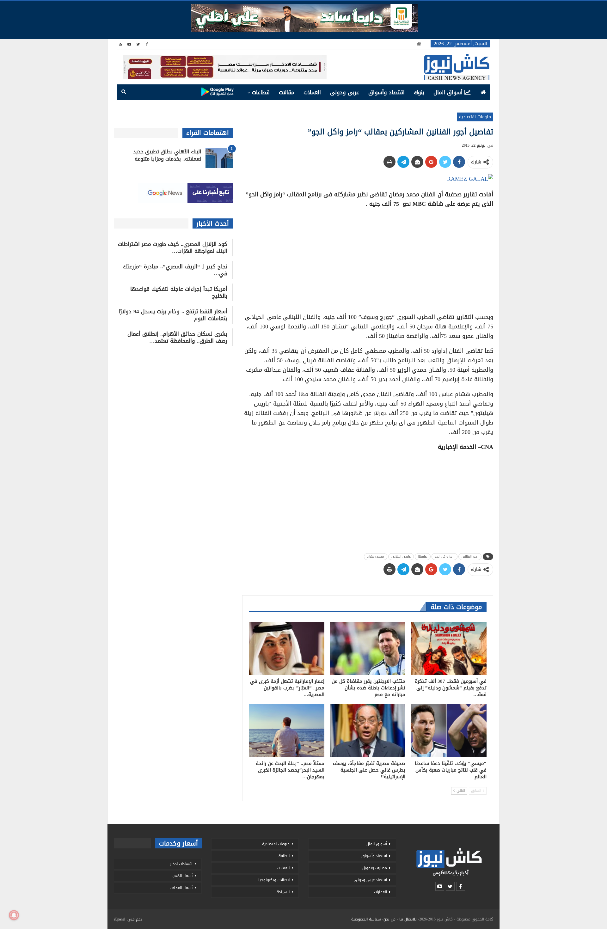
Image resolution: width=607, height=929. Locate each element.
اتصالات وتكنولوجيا (274, 880)
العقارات (380, 892)
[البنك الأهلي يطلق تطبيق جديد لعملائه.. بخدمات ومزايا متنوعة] (219, 158)
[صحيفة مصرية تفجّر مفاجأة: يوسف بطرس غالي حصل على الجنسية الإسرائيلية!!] (368, 730)
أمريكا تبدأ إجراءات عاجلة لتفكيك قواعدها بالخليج (178, 292)
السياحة (283, 892)
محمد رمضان (375, 556)
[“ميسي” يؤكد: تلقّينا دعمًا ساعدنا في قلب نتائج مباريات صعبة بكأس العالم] (449, 730)
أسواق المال (448, 92)
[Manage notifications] (14, 915)
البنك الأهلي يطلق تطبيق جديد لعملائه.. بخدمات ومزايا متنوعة (167, 155)
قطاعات (261, 92)
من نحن (389, 919)
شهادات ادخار (181, 863)
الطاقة (284, 856)
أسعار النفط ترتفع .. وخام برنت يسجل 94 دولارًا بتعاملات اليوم (173, 314)
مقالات (286, 92)
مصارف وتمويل (374, 868)
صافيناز (422, 556)
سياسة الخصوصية (366, 919)
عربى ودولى (344, 92)
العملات (312, 92)
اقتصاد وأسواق (386, 92)
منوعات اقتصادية (475, 117)
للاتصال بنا (408, 919)
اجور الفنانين (470, 556)
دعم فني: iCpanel (128, 919)
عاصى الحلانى (401, 556)
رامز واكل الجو (444, 556)
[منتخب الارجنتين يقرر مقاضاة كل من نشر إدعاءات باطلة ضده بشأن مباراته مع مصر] (368, 648)
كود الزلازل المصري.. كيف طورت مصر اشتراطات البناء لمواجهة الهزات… (172, 247)
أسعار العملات (181, 887)
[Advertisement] (368, 258)
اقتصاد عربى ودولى (370, 880)
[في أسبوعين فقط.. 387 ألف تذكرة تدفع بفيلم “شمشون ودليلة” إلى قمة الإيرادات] (449, 648)
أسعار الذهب (182, 875)
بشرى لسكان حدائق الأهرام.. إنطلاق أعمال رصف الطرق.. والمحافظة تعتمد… (177, 337)
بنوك (419, 92)
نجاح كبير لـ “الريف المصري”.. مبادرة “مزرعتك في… (175, 269)
